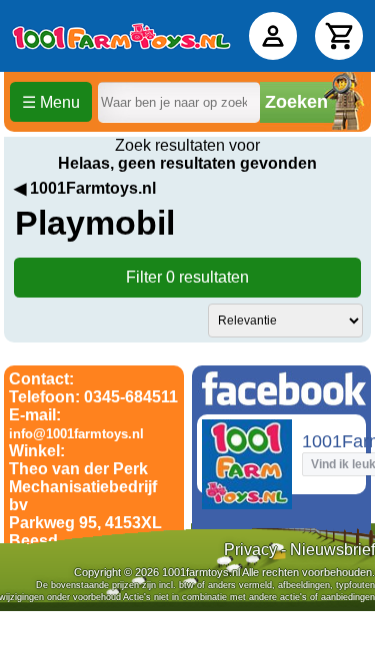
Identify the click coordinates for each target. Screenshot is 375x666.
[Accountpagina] (273, 36)
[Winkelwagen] (339, 36)
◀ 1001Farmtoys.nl (85, 188)
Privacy (250, 549)
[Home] (121, 36)
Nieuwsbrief (332, 549)
